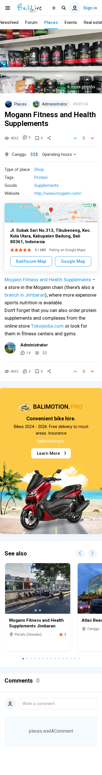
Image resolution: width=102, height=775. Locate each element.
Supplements (46, 185)
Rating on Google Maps (67, 250)
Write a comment (38, 703)
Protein (41, 177)
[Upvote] (75, 138)
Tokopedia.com (47, 326)
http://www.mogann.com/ (58, 193)
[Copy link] (49, 138)
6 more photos (81, 86)
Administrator (34, 345)
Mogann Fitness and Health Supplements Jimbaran (36, 623)
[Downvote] (92, 138)
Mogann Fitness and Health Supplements (48, 279)
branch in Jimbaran (25, 295)
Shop (39, 169)
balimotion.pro (51, 441)
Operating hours (57, 154)
